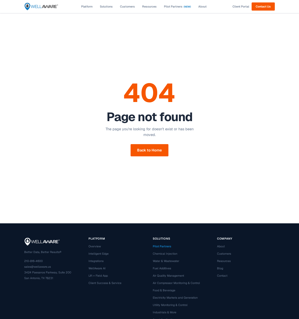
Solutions (106, 6)
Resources (149, 6)
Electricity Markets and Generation (175, 297)
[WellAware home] (41, 6)
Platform (87, 6)
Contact (222, 275)
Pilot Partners (177, 6)
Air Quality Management (168, 275)
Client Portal (240, 6)
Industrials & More (164, 312)
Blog (220, 268)
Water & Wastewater (166, 261)
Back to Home (149, 150)
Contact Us (263, 6)
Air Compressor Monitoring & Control (176, 283)
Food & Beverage (164, 290)
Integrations (96, 261)
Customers (127, 6)
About (202, 6)
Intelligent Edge (98, 253)
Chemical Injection (165, 253)
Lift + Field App (98, 275)
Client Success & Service (104, 283)
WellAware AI (97, 268)
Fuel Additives (162, 268)
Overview (94, 246)
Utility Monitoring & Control (170, 305)
